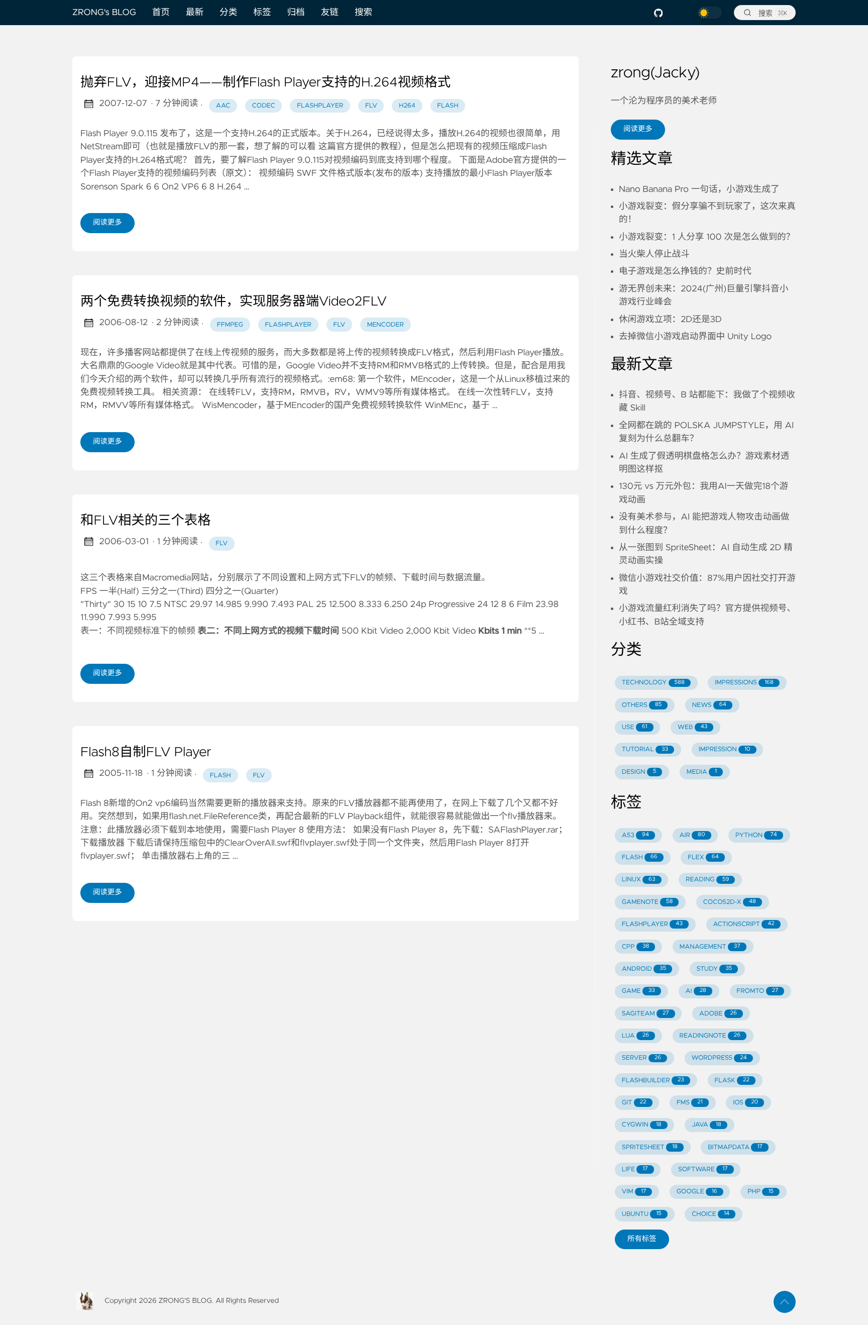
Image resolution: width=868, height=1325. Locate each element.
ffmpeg (230, 325)
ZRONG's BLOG (104, 12)
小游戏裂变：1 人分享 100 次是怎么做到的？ (707, 237)
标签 (262, 12)
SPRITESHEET (650, 1147)
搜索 (363, 12)
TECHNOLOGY (653, 682)
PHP (760, 1191)
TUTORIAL (645, 749)
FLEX (703, 857)
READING (707, 879)
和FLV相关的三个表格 (145, 521)
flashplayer (320, 106)
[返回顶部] (785, 1302)
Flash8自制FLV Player (145, 752)
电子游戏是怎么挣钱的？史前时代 (685, 271)
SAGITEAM (645, 1013)
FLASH (640, 857)
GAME (638, 991)
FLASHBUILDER (653, 1080)
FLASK (731, 1080)
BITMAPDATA (735, 1147)
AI (695, 991)
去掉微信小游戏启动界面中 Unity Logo (695, 336)
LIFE (635, 1169)
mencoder (385, 325)
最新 (194, 12)
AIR (692, 835)
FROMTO (757, 991)
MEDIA (702, 772)
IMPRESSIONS (744, 682)
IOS (745, 1102)
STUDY (714, 969)
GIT (634, 1102)
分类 (228, 12)
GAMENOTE (647, 902)
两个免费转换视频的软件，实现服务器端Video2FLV (233, 302)
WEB (692, 727)
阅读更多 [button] (638, 129)
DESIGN (639, 772)
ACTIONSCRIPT (743, 924)
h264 (407, 106)
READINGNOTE (709, 1036)
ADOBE (718, 1013)
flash (447, 106)
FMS (690, 1102)
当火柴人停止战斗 (654, 254)
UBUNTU (642, 1214)
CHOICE (710, 1214)
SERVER (641, 1058)
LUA (635, 1036)
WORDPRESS (719, 1058)
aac (223, 106)
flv (371, 106)
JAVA (706, 1125)
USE (634, 727)
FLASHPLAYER (652, 924)
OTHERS (642, 705)
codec (263, 106)
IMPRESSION (724, 749)
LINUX (639, 879)
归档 (296, 12)
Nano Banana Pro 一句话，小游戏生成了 (699, 189)
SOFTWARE (703, 1169)
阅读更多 (107, 222)
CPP (635, 947)
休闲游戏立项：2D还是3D (670, 319)
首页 (161, 12)
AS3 (635, 835)
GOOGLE (697, 1191)
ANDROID (644, 969)
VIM (634, 1191)
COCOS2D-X (729, 902)
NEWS (709, 705)
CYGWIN (642, 1125)
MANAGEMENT (710, 947)
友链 (330, 12)
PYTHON (756, 835)
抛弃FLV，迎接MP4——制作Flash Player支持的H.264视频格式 (265, 82)
